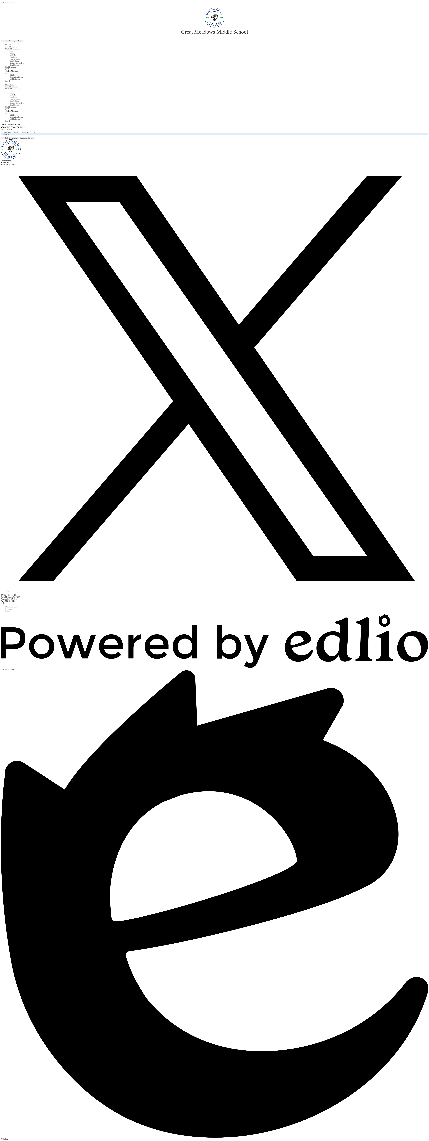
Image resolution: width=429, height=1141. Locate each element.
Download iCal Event (29, 132)
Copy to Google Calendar (10, 132)
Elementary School (16, 77)
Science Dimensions (17, 63)
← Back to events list (9, 138)
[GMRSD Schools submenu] (6, 73)
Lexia (12, 53)
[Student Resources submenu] (20, 49)
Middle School (15, 79)
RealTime (13, 57)
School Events (6, 134)
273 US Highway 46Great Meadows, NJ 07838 (10, 596)
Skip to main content (8, 2)
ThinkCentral (14, 65)
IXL (11, 51)
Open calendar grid (26, 138)
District (12, 75)
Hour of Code (15, 59)
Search (7, 81)
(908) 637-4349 (11, 599)
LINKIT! (13, 55)
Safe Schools (14, 61)
